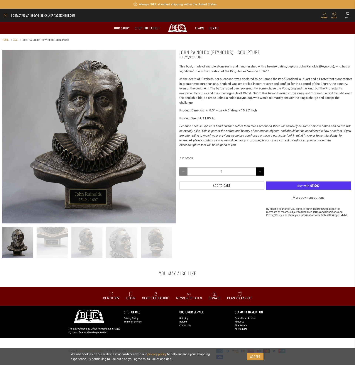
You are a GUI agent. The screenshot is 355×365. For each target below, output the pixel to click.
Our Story (122, 28)
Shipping (183, 318)
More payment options (308, 197)
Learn (199, 28)
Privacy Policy (131, 318)
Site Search (241, 325)
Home (5, 40)
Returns (183, 321)
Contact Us (185, 325)
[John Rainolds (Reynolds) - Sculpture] (89, 136)
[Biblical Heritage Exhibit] (177, 28)
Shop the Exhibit (147, 28)
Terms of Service (133, 321)
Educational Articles (245, 318)
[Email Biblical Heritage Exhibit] (6, 16)
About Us (239, 321)
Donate (214, 28)
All (15, 40)
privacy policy (156, 354)
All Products (241, 328)
